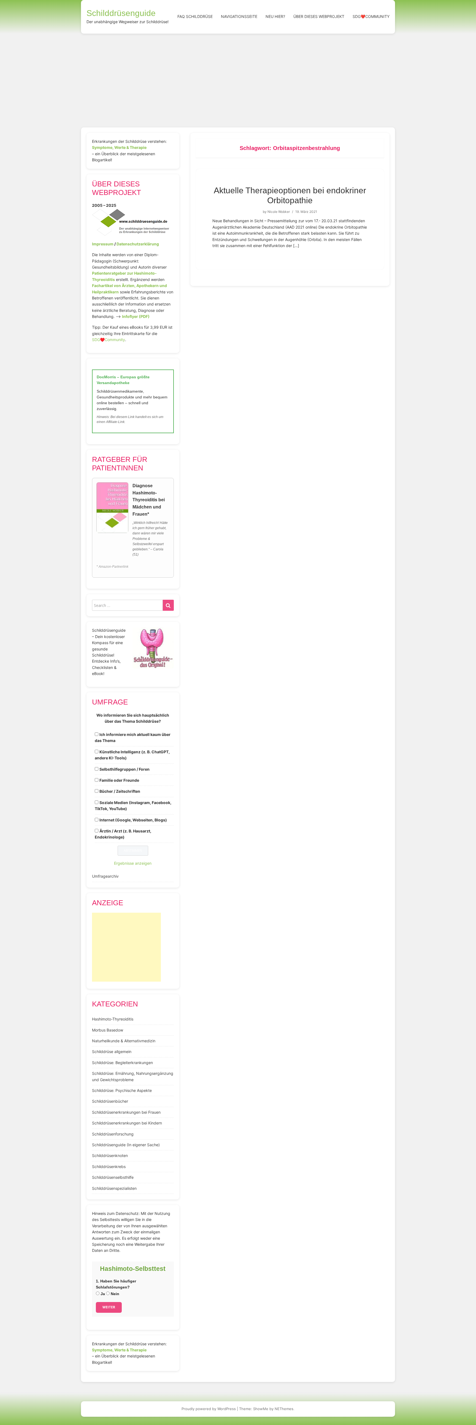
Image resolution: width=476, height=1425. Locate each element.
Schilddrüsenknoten (110, 1155)
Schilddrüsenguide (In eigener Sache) (126, 1144)
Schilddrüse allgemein (111, 1051)
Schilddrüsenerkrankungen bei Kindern (127, 1123)
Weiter (108, 1307)
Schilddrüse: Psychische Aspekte (122, 1090)
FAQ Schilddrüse (195, 16)
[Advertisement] (238, 75)
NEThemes (284, 1409)
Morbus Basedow (107, 1030)
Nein (114, 1294)
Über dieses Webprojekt (318, 16)
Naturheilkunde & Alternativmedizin (123, 1040)
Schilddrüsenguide (121, 13)
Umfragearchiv (105, 876)
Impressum (102, 244)
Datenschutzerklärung (138, 244)
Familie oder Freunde (119, 780)
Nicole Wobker (278, 212)
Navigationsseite (239, 16)
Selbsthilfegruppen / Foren (124, 769)
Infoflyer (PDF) (136, 316)
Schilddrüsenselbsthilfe (113, 1177)
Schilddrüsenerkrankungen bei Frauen (126, 1112)
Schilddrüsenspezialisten (114, 1188)
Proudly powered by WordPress (209, 1409)
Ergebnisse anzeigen (133, 863)
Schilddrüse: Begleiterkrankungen (122, 1062)
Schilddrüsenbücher (110, 1101)
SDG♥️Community (108, 339)
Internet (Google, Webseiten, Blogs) (133, 820)
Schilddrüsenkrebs (109, 1166)
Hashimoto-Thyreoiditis (112, 1019)
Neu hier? (275, 16)
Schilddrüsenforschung (113, 1134)
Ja (102, 1294)
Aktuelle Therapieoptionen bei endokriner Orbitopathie (290, 195)
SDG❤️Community (371, 16)
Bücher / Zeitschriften (119, 791)
